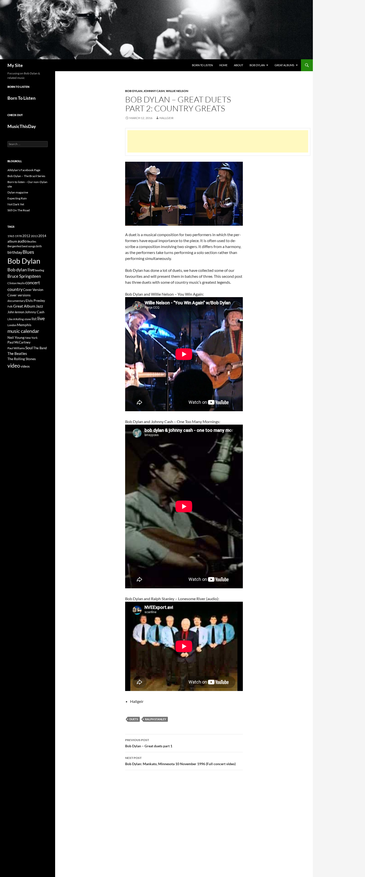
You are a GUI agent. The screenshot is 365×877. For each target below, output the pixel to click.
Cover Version (33, 290)
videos (25, 366)
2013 (34, 236)
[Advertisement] (217, 141)
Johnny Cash (154, 91)
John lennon (15, 312)
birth (39, 246)
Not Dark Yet (15, 204)
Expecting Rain (17, 198)
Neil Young (15, 337)
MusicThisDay (21, 126)
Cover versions (19, 295)
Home (223, 65)
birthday (14, 252)
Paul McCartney (19, 342)
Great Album (24, 306)
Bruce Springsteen (24, 276)
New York (31, 337)
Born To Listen (202, 65)
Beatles (31, 241)
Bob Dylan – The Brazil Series (26, 176)
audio (22, 241)
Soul (29, 347)
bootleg (39, 270)
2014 (42, 236)
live (41, 318)
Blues (28, 252)
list (34, 318)
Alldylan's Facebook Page (23, 170)
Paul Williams (16, 348)
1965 (10, 236)
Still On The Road (18, 210)
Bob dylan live (21, 269)
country (15, 289)
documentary (16, 300)
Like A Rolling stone (19, 319)
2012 (26, 236)
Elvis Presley (35, 300)
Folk (10, 306)
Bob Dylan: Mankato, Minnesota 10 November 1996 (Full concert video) (180, 761)
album (12, 241)
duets (133, 719)
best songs (29, 246)
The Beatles (17, 353)
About (238, 65)
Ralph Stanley (155, 719)
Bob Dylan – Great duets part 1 (148, 743)
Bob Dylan (257, 65)
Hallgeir (166, 118)
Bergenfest (14, 246)
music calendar (23, 331)
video (13, 365)
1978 (18, 236)
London (11, 325)
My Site (15, 65)
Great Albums (284, 65)
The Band (40, 348)
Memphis (24, 325)
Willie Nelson (177, 91)
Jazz (39, 306)
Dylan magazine (17, 192)
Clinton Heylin (16, 283)
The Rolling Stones (21, 359)
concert (32, 282)
